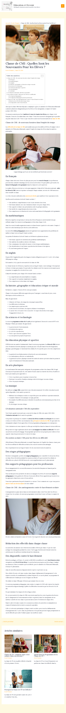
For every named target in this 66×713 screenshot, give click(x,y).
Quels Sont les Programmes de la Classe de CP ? (46, 655)
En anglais (11, 83)
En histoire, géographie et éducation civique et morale (22, 84)
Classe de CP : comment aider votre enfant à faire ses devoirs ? (17, 655)
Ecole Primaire (10, 70)
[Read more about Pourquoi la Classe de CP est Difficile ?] (18, 678)
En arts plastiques (13, 89)
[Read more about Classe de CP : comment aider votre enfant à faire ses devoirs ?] (18, 643)
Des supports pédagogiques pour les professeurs (20, 97)
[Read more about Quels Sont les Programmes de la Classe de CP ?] (47, 643)
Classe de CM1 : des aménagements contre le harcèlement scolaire (25, 99)
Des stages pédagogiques (15, 96)
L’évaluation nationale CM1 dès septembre (19, 92)
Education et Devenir (24, 5)
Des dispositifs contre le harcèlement (18, 102)
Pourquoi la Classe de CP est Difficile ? (18, 690)
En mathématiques (13, 81)
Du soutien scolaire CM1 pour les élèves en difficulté (22, 94)
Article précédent (7, 621)
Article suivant (59, 621)
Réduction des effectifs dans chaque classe (19, 101)
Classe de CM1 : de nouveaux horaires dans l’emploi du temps (23, 78)
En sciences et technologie (15, 86)
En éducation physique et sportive (17, 87)
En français (12, 79)
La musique (12, 91)
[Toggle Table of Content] (41, 75)
